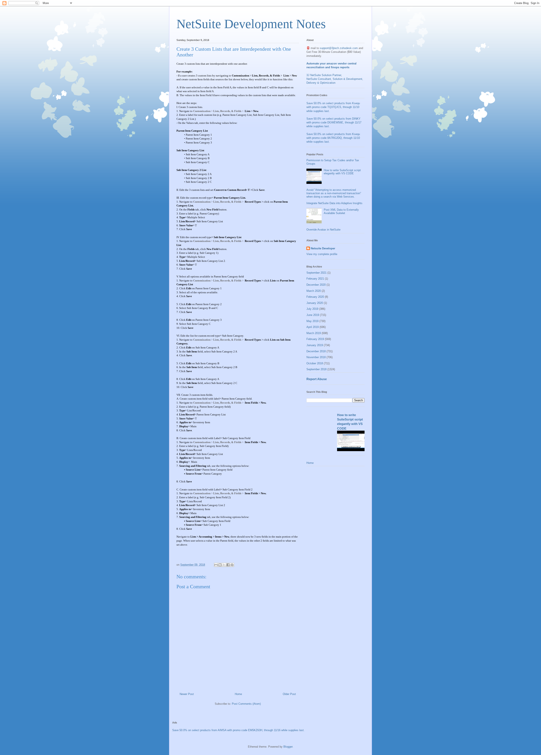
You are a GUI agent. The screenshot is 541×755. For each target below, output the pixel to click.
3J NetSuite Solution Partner (323, 75)
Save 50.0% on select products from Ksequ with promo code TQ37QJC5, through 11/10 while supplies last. (333, 107)
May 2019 (312, 321)
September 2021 (316, 272)
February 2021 (315, 278)
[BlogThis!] (220, 565)
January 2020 (314, 302)
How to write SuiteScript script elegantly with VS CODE (342, 172)
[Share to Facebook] (228, 565)
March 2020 (313, 290)
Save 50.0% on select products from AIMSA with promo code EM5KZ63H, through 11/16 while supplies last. (238, 730)
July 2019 (312, 308)
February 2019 (315, 339)
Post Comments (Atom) (246, 703)
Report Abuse (316, 379)
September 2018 (316, 369)
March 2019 (313, 333)
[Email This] (216, 565)
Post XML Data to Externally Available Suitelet (341, 211)
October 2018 (314, 363)
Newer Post (187, 694)
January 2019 (314, 345)
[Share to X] (224, 565)
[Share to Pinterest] (232, 565)
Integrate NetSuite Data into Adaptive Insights (334, 203)
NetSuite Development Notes (251, 24)
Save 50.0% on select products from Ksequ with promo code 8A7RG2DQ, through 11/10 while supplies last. (333, 137)
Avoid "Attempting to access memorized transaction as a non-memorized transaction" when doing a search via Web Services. (333, 193)
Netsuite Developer (323, 248)
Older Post (289, 694)
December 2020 (316, 284)
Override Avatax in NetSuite (323, 229)
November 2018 (316, 357)
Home (238, 694)
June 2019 (312, 315)
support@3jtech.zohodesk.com (339, 48)
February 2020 (315, 296)
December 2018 (316, 351)
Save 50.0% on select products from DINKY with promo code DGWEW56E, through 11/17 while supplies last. (333, 122)
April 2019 (312, 327)
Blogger (287, 746)
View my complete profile (321, 254)
